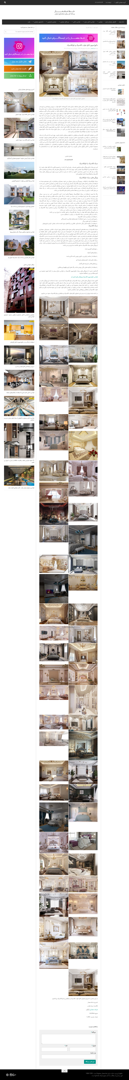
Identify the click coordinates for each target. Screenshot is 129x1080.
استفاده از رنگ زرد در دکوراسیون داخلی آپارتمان (22, 342)
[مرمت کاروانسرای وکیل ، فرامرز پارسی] (121, 170)
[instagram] (11, 1074)
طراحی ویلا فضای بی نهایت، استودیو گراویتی (23, 181)
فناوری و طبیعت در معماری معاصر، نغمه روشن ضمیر (109, 147)
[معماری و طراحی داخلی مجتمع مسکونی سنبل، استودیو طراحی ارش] (19, 290)
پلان (29, 22)
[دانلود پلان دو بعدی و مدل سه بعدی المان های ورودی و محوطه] (121, 122)
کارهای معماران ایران (110, 22)
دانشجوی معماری (38, 22)
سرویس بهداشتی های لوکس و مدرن (24, 366)
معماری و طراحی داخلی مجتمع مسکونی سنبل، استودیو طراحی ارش (19, 316)
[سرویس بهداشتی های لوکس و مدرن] (19, 354)
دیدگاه (93, 1032)
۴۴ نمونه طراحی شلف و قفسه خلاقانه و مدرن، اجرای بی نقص (19, 461)
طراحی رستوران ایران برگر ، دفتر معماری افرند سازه (21, 488)
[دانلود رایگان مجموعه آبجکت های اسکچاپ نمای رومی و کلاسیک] (121, 102)
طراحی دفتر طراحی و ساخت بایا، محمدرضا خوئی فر (21, 258)
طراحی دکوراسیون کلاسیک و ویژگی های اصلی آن (84, 277)
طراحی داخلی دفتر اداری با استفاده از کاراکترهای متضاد (20, 393)
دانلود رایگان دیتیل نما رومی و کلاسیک (109, 89)
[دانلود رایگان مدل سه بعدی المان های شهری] (121, 112)
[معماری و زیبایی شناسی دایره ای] (121, 180)
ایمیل (94, 1046)
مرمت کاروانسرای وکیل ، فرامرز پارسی (109, 167)
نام (66, 1046)
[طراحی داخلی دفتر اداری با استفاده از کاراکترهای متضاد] (19, 380)
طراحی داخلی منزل (89, 22)
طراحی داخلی (76, 22)
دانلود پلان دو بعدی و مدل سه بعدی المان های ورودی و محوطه (109, 120)
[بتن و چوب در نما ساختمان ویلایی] (121, 65)
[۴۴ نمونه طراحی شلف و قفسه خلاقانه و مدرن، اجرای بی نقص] (19, 440)
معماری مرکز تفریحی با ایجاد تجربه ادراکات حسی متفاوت (109, 188)
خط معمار (121, 22)
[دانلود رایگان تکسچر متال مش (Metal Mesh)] (121, 133)
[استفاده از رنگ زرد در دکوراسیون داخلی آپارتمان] (19, 330)
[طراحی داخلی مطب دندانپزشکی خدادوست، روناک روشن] (121, 75)
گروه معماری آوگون (120, 2)
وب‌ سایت (93, 1053)
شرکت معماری (94, 1009)
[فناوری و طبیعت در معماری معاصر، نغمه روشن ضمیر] (121, 149)
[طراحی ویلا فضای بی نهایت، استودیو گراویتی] (19, 170)
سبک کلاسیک (89, 27)
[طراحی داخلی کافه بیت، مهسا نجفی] (19, 128)
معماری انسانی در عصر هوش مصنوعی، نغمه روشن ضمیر (109, 157)
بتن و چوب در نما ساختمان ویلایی (109, 62)
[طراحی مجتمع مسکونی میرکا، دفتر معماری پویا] (19, 220)
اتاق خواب (95, 27)
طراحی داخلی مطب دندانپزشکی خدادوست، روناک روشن (109, 73)
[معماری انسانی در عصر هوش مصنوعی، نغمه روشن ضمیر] (121, 160)
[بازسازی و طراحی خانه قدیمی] (121, 44)
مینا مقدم (93, 48)
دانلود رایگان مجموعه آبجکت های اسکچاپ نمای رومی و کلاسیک (109, 100)
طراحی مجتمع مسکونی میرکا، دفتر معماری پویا (22, 232)
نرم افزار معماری (64, 22)
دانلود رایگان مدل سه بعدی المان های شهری (109, 109)
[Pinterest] (7, 1074)
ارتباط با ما (108, 2)
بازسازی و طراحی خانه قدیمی (109, 41)
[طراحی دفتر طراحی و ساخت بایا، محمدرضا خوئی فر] (19, 245)
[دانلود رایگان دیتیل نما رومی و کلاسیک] (121, 92)
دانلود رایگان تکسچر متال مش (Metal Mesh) (109, 130)
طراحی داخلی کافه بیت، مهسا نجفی (25, 140)
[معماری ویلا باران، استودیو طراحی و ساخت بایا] (19, 194)
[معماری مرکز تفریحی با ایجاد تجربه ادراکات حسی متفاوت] (121, 190)
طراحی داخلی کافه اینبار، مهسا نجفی (25, 114)
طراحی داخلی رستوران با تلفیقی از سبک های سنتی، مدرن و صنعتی (19, 419)
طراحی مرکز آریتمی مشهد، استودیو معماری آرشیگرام (20, 158)
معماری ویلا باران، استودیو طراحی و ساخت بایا (22, 206)
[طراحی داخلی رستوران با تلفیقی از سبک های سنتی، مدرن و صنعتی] (19, 406)
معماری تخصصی (52, 22)
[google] (14, 1074)
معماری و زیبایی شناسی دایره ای (109, 177)
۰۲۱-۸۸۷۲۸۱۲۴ (99, 2)
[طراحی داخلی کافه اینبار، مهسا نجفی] (19, 102)
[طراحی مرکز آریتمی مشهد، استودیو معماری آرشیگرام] (19, 149)
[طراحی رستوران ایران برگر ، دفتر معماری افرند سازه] (19, 476)
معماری (100, 22)
